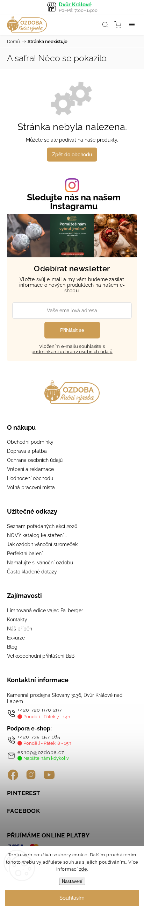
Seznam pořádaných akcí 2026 (42, 526)
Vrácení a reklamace (30, 469)
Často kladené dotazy (32, 571)
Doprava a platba (27, 451)
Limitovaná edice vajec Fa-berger (45, 610)
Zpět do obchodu (72, 154)
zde (83, 869)
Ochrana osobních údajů (35, 460)
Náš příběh (19, 628)
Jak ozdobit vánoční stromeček (42, 544)
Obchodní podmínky (30, 442)
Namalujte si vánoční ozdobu (40, 562)
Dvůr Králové (78, 7)
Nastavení (72, 881)
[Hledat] (105, 24)
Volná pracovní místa (31, 487)
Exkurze (16, 638)
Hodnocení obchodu (30, 478)
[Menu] (132, 24)
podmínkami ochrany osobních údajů (72, 351)
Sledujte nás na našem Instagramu (74, 201)
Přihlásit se (72, 330)
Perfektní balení (25, 553)
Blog (12, 647)
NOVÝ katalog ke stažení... (37, 535)
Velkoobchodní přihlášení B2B (40, 656)
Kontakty (17, 619)
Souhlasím (72, 898)
